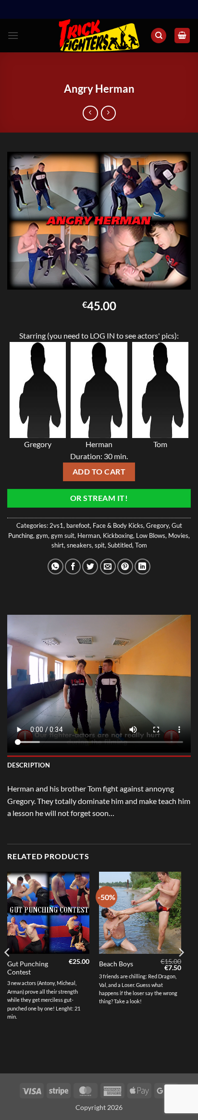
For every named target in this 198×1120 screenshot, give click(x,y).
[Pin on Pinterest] (125, 566)
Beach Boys (116, 964)
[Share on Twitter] (90, 566)
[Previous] (7, 971)
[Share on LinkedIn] (142, 566)
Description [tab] (28, 765)
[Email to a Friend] (108, 566)
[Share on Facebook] (73, 566)
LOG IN (102, 335)
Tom (141, 545)
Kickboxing (118, 535)
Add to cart (99, 471)
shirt (57, 545)
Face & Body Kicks (118, 525)
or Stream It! (99, 498)
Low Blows (150, 535)
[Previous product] (108, 113)
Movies (178, 535)
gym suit (62, 535)
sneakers (79, 545)
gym (42, 535)
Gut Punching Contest (27, 968)
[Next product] (90, 113)
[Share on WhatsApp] (55, 566)
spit (100, 545)
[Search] (158, 36)
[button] (13, 35)
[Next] (180, 971)
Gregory (157, 525)
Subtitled (120, 545)
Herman (88, 535)
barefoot (78, 525)
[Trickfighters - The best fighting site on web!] (99, 35)
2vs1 (56, 525)
